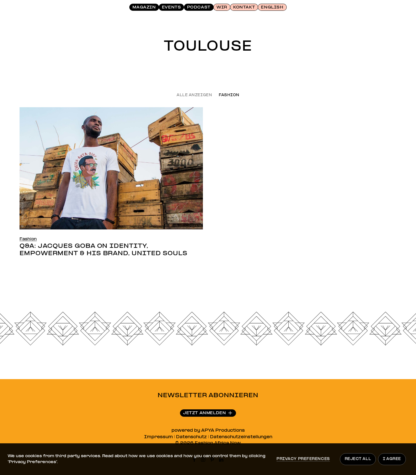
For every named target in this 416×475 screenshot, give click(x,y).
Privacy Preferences (303, 459)
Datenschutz (191, 437)
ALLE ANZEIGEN (194, 95)
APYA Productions (223, 430)
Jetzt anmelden (204, 413)
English (272, 7)
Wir (221, 7)
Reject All (358, 459)
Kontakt (244, 7)
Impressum (158, 437)
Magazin (144, 7)
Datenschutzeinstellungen (241, 437)
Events (171, 7)
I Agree (392, 459)
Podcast (199, 7)
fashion (229, 95)
